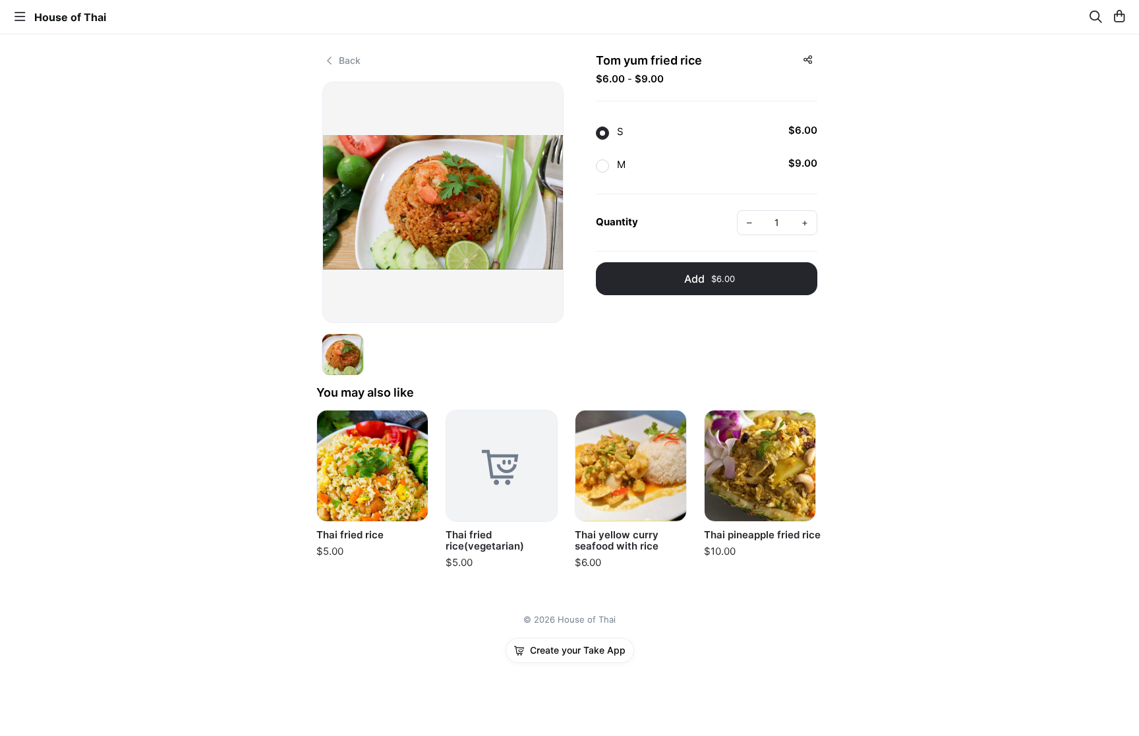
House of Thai (70, 17)
